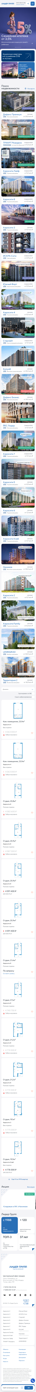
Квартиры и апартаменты (23, 1353)
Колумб (23, 1330)
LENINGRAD (22, 1341)
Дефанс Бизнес (24, 1320)
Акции (5, 1358)
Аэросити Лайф (8, 1338)
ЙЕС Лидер (22, 1326)
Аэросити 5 (6, 1320)
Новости (5, 1361)
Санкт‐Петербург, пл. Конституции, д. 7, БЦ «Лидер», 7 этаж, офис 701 (13, 1280)
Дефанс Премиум (24, 1323)
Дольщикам (22, 1357)
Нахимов (23, 1334)
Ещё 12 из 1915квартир (20, 1179)
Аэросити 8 (6, 1329)
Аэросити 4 (6, 1317)
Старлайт (22, 1317)
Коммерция (22, 1349)
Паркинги (21, 1360)
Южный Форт (23, 1311)
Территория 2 (23, 1338)
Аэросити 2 (6, 1311)
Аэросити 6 (6, 1323)
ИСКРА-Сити (23, 1314)
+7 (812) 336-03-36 (9, 1287)
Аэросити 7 (6, 1326)
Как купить (6, 1355)
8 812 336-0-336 (21, 3)
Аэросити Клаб (8, 1335)
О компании (6, 1352)
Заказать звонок (20, 4)
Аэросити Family (8, 1332)
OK (29, 1388)
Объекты (5, 1349)
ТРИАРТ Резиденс (9, 1341)
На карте (31, 89)
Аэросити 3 (6, 1314)
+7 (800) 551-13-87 (15, 1290)
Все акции (31, 1187)
